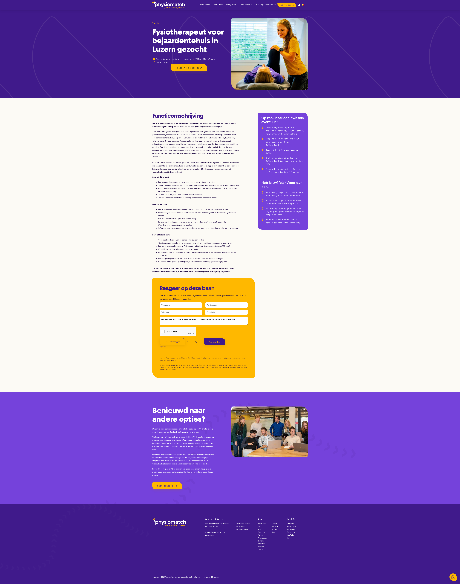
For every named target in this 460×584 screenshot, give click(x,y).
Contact (261, 549)
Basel (274, 529)
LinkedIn (290, 523)
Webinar (261, 546)
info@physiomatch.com (215, 532)
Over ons (261, 532)
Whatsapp (209, 535)
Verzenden (214, 342)
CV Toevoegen (172, 341)
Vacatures (205, 4)
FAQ (259, 526)
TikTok (289, 538)
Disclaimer (215, 577)
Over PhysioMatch (263, 4)
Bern (274, 532)
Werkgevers (262, 538)
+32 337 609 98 (242, 529)
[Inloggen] (299, 4)
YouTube (290, 535)
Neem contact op (167, 485)
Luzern (275, 526)
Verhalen (261, 543)
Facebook (291, 532)
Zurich (274, 523)
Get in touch (286, 5)
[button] (453, 577)
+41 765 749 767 (212, 526)
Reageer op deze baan (189, 67)
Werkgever (231, 4)
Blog (259, 529)
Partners (261, 535)
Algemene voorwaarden (202, 577)
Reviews (261, 541)
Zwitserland (245, 4)
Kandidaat (218, 4)
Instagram (291, 529)
